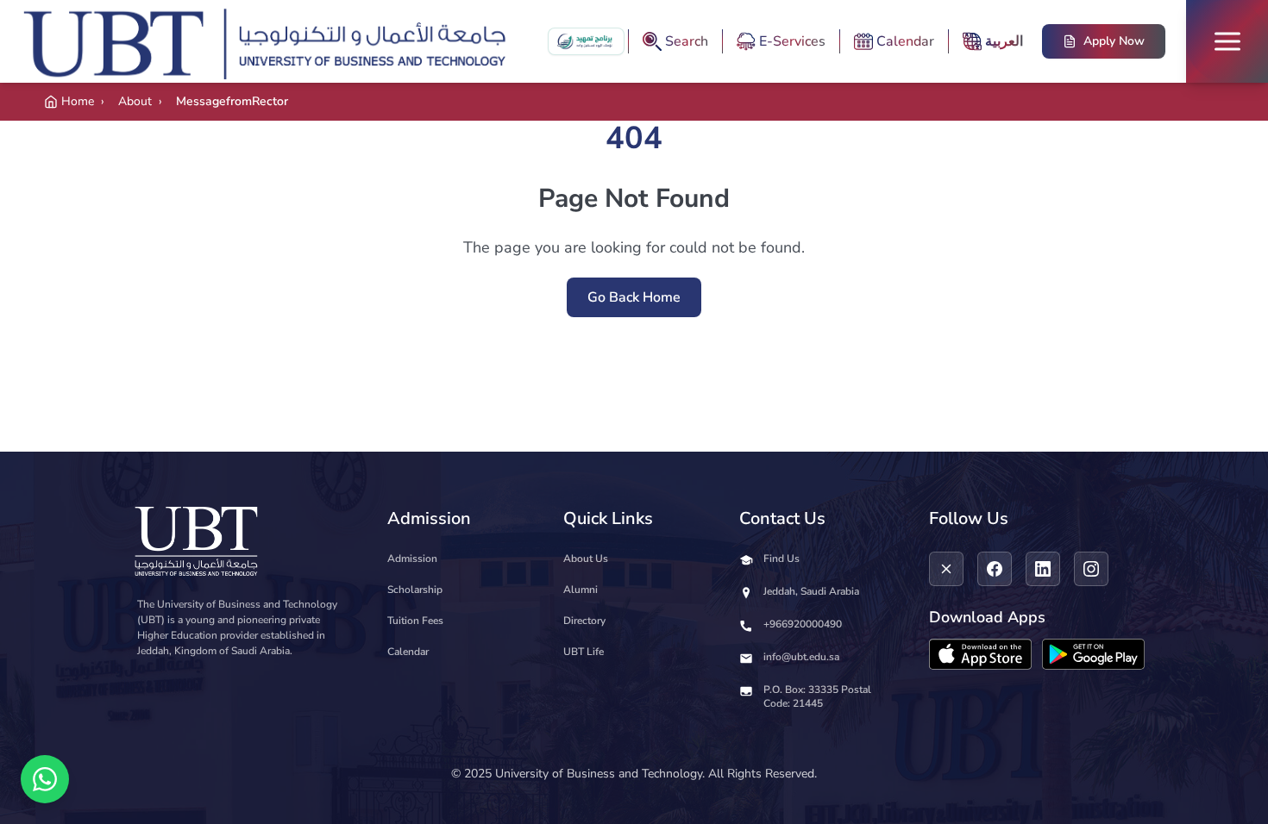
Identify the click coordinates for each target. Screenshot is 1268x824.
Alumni (580, 589)
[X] (946, 569)
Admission (412, 558)
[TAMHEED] (586, 41)
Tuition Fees (415, 620)
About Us (585, 558)
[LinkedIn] (1043, 569)
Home (77, 101)
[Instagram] (1091, 569)
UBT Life (583, 652)
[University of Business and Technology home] (270, 41)
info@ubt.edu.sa (801, 657)
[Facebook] (994, 569)
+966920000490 (802, 624)
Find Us (781, 558)
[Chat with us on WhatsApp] (45, 779)
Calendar (408, 652)
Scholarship (415, 589)
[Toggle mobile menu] (1227, 41)
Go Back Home (634, 297)
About (135, 101)
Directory (584, 620)
